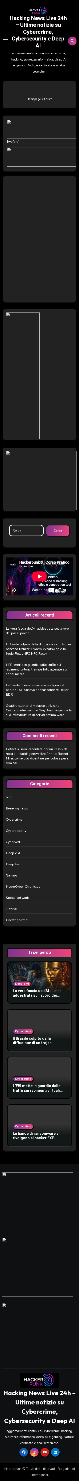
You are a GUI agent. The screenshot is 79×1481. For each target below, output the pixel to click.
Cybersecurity (16, 830)
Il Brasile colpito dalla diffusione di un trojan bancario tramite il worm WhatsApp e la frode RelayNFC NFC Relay (38, 649)
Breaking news (17, 808)
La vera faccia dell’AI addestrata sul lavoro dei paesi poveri (35, 995)
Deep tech (14, 864)
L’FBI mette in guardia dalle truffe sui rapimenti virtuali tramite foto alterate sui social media (36, 669)
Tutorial (11, 909)
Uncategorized (17, 920)
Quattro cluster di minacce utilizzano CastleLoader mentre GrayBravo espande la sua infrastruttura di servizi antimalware (39, 710)
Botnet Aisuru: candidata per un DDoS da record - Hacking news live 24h (37, 751)
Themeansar (39, 1475)
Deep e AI (13, 853)
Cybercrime (14, 819)
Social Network (17, 897)
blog (9, 797)
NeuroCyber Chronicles (23, 886)
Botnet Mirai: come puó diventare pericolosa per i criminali (37, 758)
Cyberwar (13, 842)
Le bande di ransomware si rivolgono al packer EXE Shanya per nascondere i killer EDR (37, 690)
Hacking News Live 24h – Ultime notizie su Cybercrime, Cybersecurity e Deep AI (38, 32)
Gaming (11, 875)
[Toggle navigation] (5, 40)
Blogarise (64, 1468)
